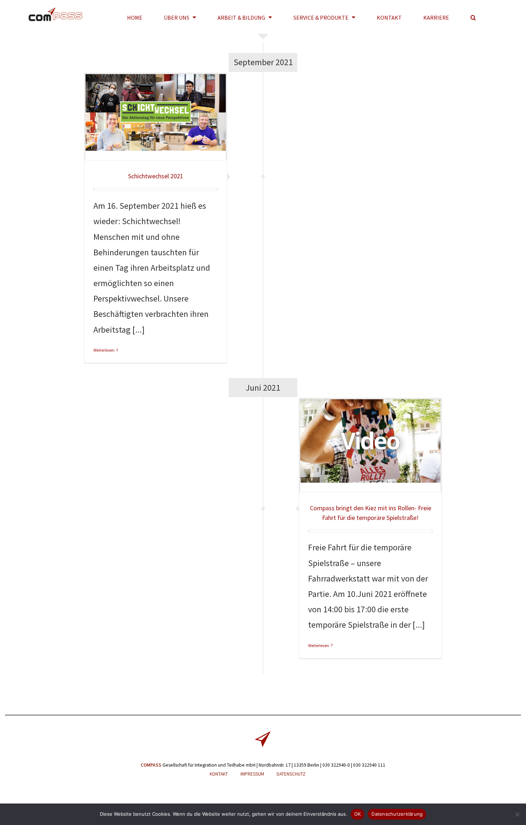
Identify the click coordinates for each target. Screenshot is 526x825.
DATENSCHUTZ (291, 774)
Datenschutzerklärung (397, 814)
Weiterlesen (104, 350)
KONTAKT (219, 774)
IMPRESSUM (252, 774)
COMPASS (151, 765)
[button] (473, 17)
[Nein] (517, 814)
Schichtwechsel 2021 (155, 176)
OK (357, 814)
